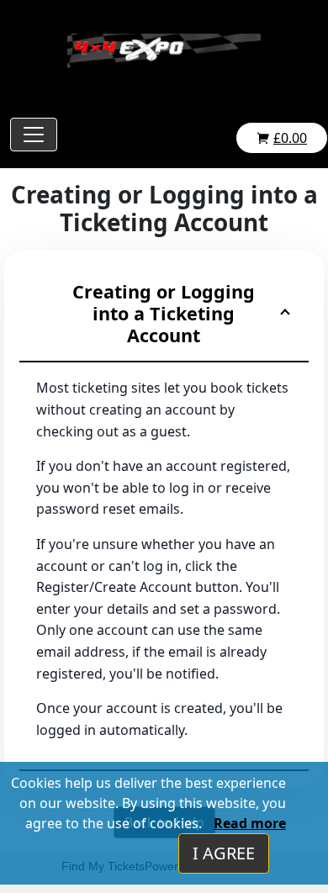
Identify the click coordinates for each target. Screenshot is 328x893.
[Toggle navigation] (33, 134)
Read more (250, 823)
